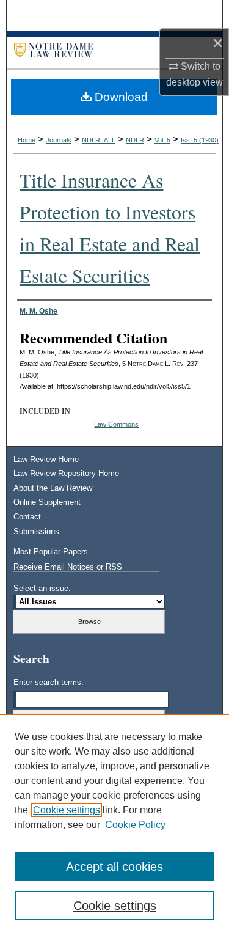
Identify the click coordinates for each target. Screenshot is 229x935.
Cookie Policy (135, 825)
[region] (114, 824)
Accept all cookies (114, 866)
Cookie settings (66, 810)
